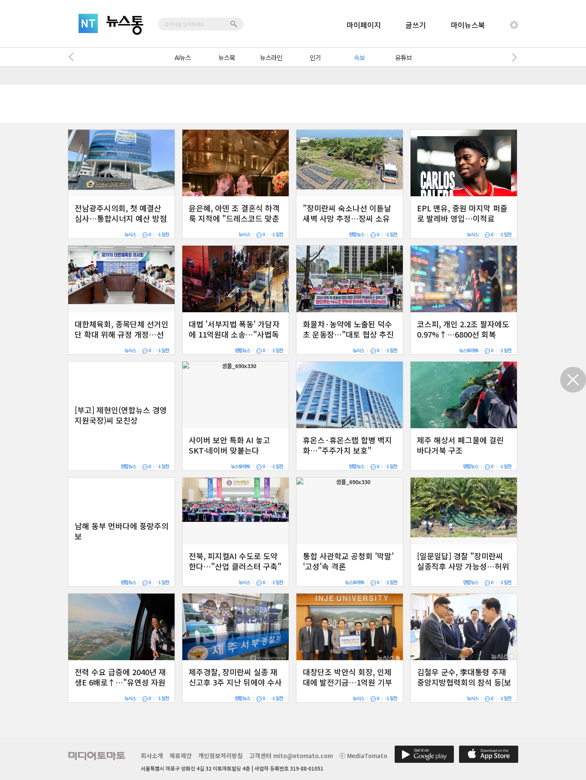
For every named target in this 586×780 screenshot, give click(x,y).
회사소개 (152, 755)
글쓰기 (415, 24)
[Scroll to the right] (512, 57)
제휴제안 (180, 755)
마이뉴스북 (468, 24)
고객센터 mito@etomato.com (291, 755)
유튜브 (403, 57)
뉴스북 (226, 57)
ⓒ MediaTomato (363, 755)
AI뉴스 (183, 57)
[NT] (88, 23)
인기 (315, 57)
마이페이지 (364, 24)
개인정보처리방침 (220, 755)
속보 (359, 57)
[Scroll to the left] (73, 57)
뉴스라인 (271, 57)
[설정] (514, 25)
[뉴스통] (124, 25)
